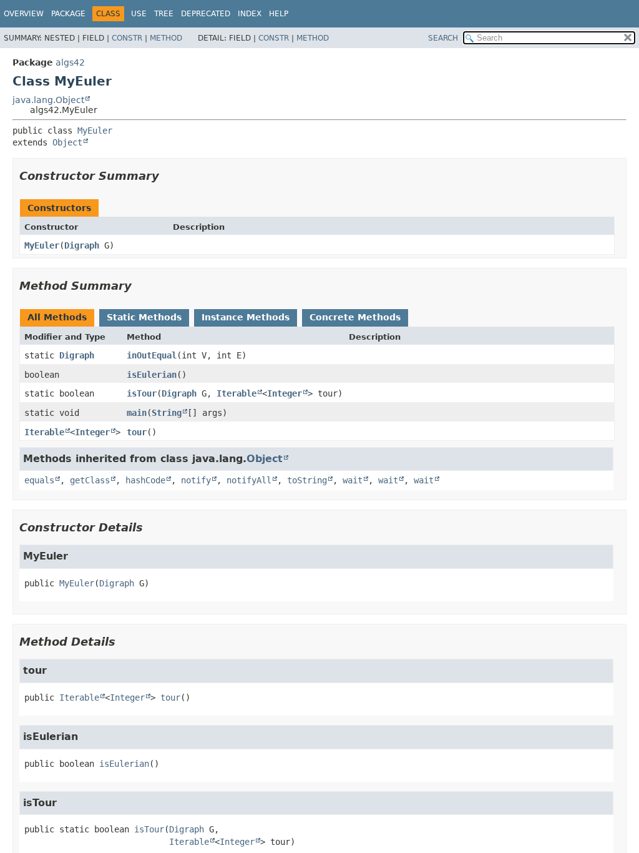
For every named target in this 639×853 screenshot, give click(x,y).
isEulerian (152, 375)
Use (139, 13)
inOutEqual (152, 355)
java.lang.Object (48, 100)
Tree (163, 13)
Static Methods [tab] (144, 317)
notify (196, 480)
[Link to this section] (168, 175)
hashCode (145, 480)
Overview (24, 13)
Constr (127, 38)
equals (39, 480)
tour (137, 432)
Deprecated (205, 13)
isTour (142, 393)
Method (166, 38)
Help (278, 13)
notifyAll (249, 480)
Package (68, 13)
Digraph (81, 245)
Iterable (236, 393)
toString (307, 480)
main (137, 413)
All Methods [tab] (57, 317)
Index (249, 13)
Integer (284, 393)
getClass (90, 480)
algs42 (70, 62)
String (167, 413)
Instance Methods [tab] (246, 317)
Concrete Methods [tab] (355, 317)
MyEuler (94, 131)
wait (353, 480)
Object (67, 142)
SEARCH (443, 38)
